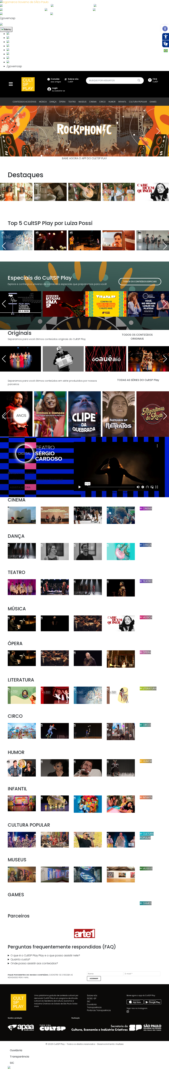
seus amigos (56, 80)
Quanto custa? (20, 959)
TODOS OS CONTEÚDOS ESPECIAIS (140, 281)
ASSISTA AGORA (20, 487)
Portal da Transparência (99, 1010)
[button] (165, 29)
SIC (88, 1001)
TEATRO (72, 101)
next (158, 131)
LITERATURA (149, 688)
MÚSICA (43, 101)
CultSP (73, 80)
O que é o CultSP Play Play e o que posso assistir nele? (45, 955)
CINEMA (93, 101)
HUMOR (112, 101)
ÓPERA (62, 101)
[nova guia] (14, 25)
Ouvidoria (92, 1004)
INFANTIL (122, 101)
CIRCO (102, 101)
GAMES (153, 101)
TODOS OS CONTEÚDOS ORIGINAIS (137, 337)
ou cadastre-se (58, 89)
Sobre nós (92, 995)
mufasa (119, 1044)
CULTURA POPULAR (138, 101)
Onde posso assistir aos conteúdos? (34, 963)
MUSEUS (82, 101)
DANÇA (53, 101)
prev (10, 131)
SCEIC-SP (91, 998)
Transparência (94, 1007)
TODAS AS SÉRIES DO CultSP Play (138, 380)
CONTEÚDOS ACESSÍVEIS (24, 101)
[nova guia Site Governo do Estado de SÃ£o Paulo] (24, 2)
